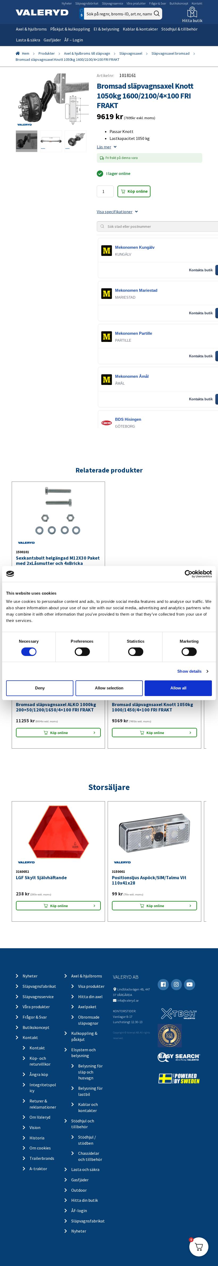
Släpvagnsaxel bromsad (171, 53)
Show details (189, 671)
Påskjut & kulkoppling (70, 29)
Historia (37, 1137)
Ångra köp (39, 1074)
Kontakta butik (201, 270)
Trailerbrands (42, 1158)
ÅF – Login (73, 39)
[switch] (82, 651)
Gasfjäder (52, 39)
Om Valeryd (40, 1117)
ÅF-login (79, 1210)
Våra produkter (136, 3)
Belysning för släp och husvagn (90, 1071)
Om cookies (40, 1148)
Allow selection (109, 688)
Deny (40, 688)
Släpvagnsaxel (130, 53)
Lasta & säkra (28, 39)
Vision (35, 1127)
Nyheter (67, 3)
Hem (25, 53)
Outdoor (79, 1190)
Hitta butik (192, 20)
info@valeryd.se (128, 1000)
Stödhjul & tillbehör (179, 29)
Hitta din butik (84, 1200)
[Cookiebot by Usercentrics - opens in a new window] (188, 574)
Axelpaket (87, 1006)
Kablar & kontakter (140, 29)
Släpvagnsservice (112, 3)
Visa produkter (91, 986)
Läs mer (104, 146)
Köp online (138, 191)
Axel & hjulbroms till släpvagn (87, 53)
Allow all (178, 688)
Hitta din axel (90, 996)
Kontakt (197, 3)
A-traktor (38, 1168)
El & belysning (106, 29)
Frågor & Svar (157, 3)
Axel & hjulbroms (31, 29)
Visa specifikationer (114, 211)
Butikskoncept (179, 3)
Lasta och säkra (85, 1169)
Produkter (47, 53)
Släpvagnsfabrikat (86, 3)
